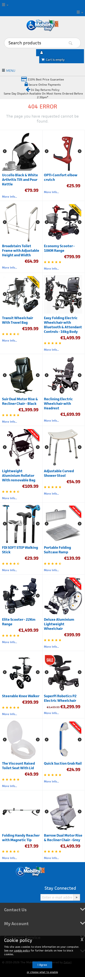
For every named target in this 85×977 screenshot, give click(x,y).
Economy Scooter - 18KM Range (59, 248)
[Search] (77, 43)
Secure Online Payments (44, 84)
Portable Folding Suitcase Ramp (57, 549)
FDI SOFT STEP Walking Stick (20, 549)
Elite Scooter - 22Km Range (18, 621)
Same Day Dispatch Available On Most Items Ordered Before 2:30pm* (43, 95)
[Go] (76, 897)
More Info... (9, 196)
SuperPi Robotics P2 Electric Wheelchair (60, 698)
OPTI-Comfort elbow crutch (60, 177)
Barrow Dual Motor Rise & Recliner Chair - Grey (63, 837)
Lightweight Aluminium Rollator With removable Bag (18, 475)
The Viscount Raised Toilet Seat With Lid (18, 765)
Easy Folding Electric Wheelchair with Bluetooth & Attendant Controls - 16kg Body (63, 325)
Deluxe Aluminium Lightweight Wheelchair (59, 624)
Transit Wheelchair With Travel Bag (17, 320)
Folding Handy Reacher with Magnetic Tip (21, 837)
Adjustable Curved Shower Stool (59, 473)
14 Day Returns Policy (45, 90)
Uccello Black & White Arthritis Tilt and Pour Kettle (20, 179)
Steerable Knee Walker (20, 696)
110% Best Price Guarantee (45, 79)
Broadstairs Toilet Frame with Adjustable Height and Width (20, 250)
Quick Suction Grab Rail (63, 763)
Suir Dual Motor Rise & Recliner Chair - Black (20, 401)
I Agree (42, 965)
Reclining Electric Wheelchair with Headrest (58, 403)
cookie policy (22, 950)
